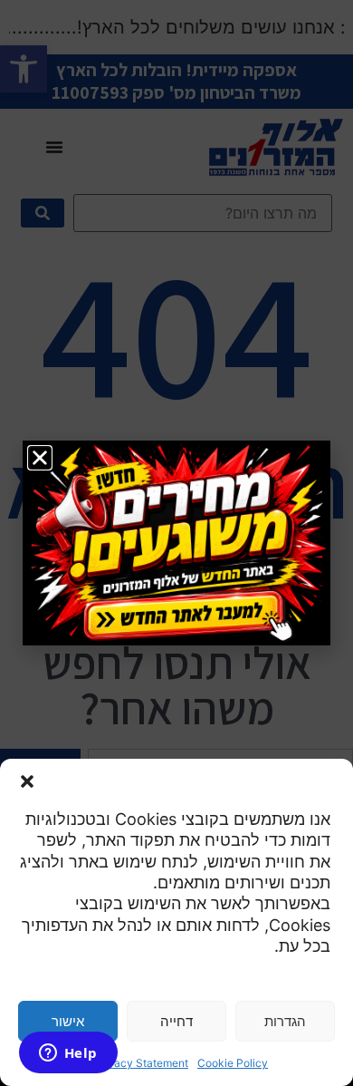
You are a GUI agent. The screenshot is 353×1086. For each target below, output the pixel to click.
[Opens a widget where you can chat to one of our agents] (68, 1054)
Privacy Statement (141, 1063)
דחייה (176, 1021)
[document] (176, 543)
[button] (27, 781)
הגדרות (285, 1021)
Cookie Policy (232, 1063)
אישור (68, 1021)
